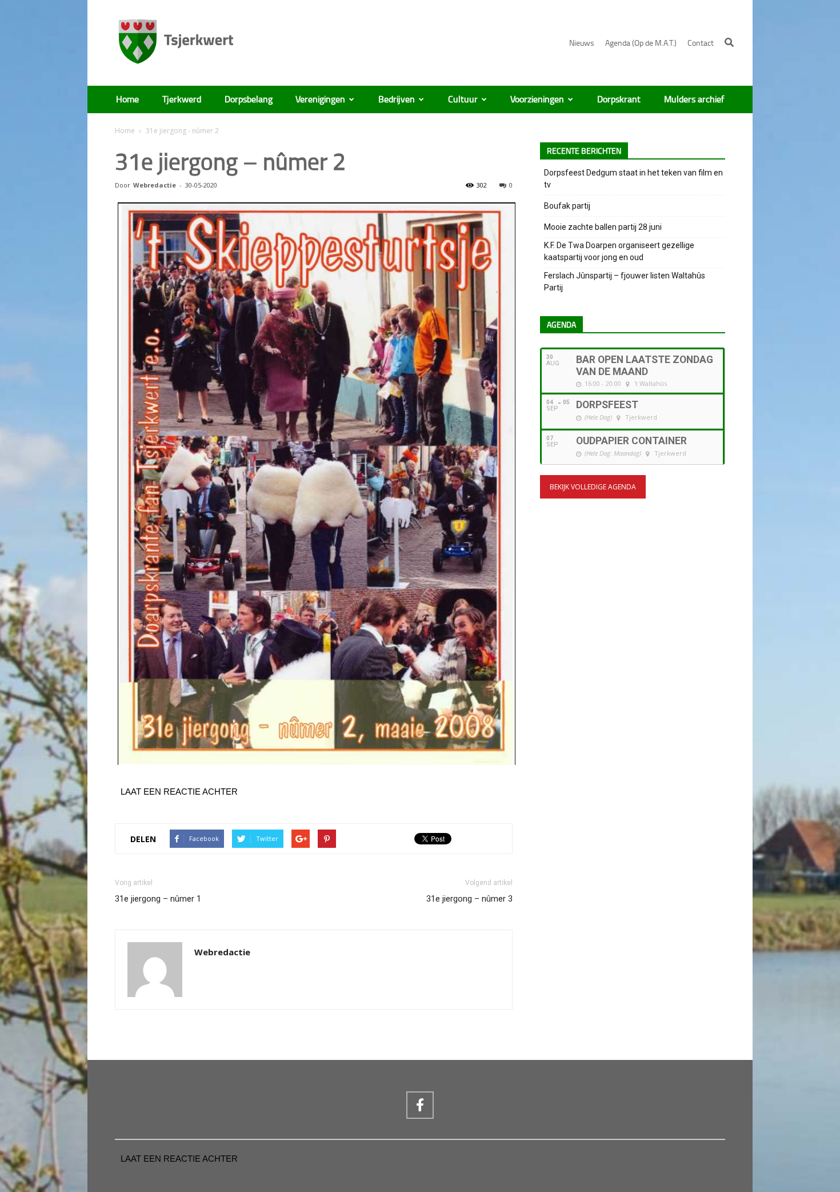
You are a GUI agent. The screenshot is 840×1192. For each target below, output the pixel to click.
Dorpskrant (619, 99)
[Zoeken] (729, 42)
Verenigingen (320, 99)
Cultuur (463, 99)
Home (127, 99)
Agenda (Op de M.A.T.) (641, 43)
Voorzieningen (537, 99)
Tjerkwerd (181, 99)
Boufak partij (567, 205)
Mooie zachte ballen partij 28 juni (603, 227)
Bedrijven (396, 99)
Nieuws (581, 43)
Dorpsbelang (249, 99)
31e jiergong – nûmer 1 (158, 899)
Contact (700, 43)
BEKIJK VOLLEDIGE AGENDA (593, 487)
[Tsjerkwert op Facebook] (420, 1105)
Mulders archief (694, 99)
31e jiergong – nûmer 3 (469, 899)
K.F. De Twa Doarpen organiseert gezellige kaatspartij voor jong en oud (619, 251)
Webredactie (154, 185)
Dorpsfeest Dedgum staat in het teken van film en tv (633, 178)
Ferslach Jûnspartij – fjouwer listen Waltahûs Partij (624, 281)
